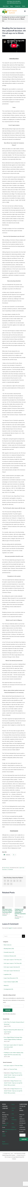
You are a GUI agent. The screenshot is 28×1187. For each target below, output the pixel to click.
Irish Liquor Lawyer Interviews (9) (12, 967)
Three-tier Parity (18, 1065)
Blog (13, 1123)
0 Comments (10, 869)
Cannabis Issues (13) (9, 952)
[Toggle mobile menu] (25, 11)
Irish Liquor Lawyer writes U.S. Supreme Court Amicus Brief (7, 911)
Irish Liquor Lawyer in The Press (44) (13, 963)
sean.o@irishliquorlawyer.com (14, 3)
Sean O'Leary (6, 867)
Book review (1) (7, 944)
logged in (10, 928)
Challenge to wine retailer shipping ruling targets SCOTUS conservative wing (20, 912)
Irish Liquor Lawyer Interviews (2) (12, 970)
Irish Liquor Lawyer (8, 1065)
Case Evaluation (14, 1118)
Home (13, 1104)
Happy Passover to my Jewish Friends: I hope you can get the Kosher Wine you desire (13, 1075)
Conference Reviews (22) (10, 956)
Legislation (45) (7, 974)
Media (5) (6, 985)
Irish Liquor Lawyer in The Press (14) (13, 959)
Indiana (13, 1127)
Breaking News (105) (9, 948)
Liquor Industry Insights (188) (11, 981)
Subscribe (7, 1010)
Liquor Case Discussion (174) (11, 978)
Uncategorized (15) (8, 989)
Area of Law (13, 1109)
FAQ (13, 1113)
